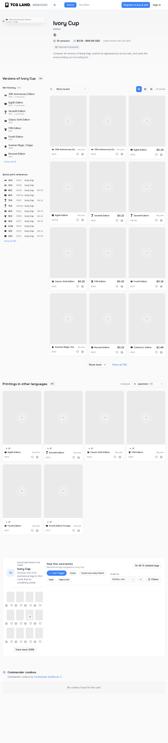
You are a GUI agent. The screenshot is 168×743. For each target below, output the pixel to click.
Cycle (73, 573)
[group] (145, 89)
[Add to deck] (82, 154)
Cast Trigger (58, 573)
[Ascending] (141, 579)
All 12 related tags (149, 565)
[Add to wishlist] (77, 154)
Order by (114, 574)
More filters (84, 5)
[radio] (139, 89)
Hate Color (64, 579)
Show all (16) (10, 241)
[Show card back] (30, 616)
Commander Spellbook (46, 676)
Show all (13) (10, 162)
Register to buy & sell (136, 4)
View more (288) (24, 649)
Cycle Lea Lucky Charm (92, 573)
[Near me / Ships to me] (56, 5)
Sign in (157, 4)
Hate (51, 579)
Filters (154, 579)
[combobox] (71, 89)
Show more (95, 364)
